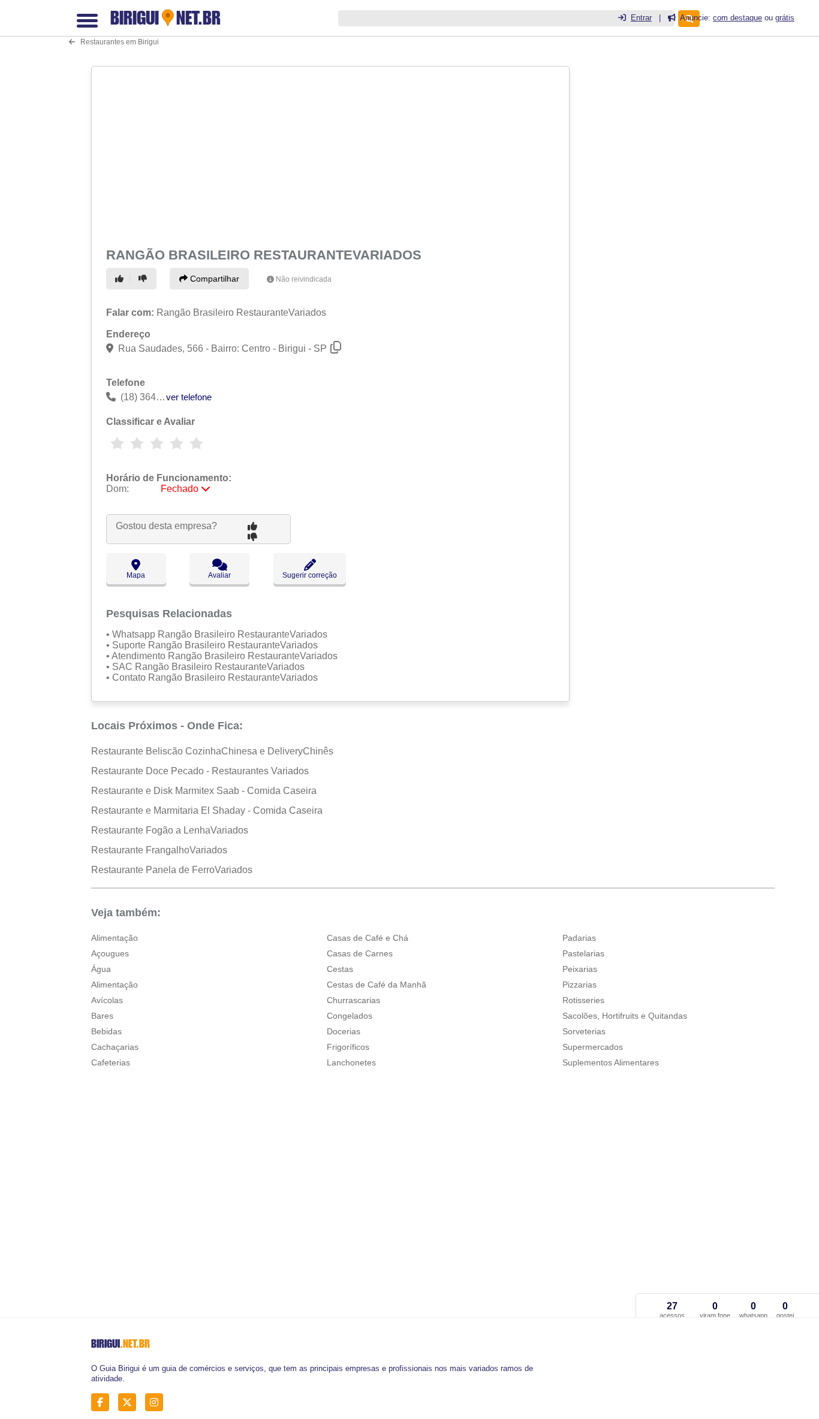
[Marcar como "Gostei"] (121, 278)
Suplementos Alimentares (610, 1062)
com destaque (737, 17)
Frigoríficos (348, 1047)
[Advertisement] (329, 154)
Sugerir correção (309, 575)
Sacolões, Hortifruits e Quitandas (624, 1016)
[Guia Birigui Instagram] (157, 1402)
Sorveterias (584, 1031)
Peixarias (579, 969)
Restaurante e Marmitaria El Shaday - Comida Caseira (207, 810)
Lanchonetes (351, 1062)
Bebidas (106, 1031)
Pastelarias (583, 953)
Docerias (343, 1031)
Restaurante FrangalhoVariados (159, 850)
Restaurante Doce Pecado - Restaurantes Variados (200, 771)
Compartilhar (213, 278)
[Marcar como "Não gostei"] (144, 278)
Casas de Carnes (360, 953)
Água (101, 969)
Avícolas (107, 1000)
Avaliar (219, 575)
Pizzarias (579, 984)
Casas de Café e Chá (367, 938)
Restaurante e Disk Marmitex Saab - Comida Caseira (204, 791)
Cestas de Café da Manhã (376, 984)
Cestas (340, 969)
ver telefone (189, 397)
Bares (102, 1016)
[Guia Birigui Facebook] (103, 1402)
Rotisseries (583, 1000)
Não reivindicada (304, 279)
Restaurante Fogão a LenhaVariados (169, 830)
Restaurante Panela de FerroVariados (171, 870)
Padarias (579, 938)
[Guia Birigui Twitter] (130, 1402)
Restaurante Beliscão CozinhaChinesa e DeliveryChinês (212, 751)
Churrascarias (353, 1000)
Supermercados (592, 1047)
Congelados (349, 1016)
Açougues (110, 953)
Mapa (136, 575)
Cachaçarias (114, 1047)
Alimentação (114, 938)
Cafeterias (110, 1062)
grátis (784, 17)
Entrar (641, 17)
